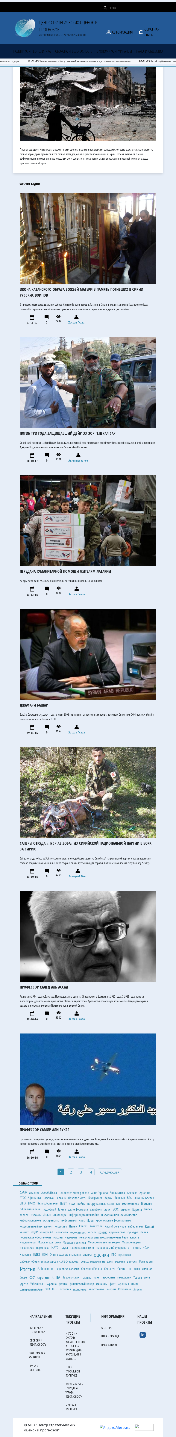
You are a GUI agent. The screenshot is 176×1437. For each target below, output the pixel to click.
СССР (32, 1277)
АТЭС (23, 1198)
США (56, 1277)
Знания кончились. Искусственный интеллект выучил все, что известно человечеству (96, 61)
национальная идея (82, 1247)
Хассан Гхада (76, 322)
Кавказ (83, 1226)
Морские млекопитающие (104, 1242)
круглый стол (117, 1232)
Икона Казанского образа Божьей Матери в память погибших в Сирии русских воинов (81, 292)
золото (24, 1215)
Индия (47, 1215)
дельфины (96, 1209)
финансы (101, 1283)
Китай (149, 1226)
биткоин (120, 1198)
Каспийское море (115, 1226)
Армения (145, 1193)
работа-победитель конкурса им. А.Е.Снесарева (49, 1261)
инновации (60, 1214)
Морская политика (74, 1242)
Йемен (73, 1226)
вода (72, 1203)
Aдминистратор (78, 460)
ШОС (55, 1289)
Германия (147, 1203)
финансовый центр (82, 1283)
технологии (124, 1277)
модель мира (28, 1242)
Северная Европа (91, 1269)
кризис (103, 1232)
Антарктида (117, 1193)
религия (120, 1261)
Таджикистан (70, 1277)
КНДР (34, 1232)
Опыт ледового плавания (65, 1254)
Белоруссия (95, 1198)
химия (134, 1284)
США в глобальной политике (72, 1371)
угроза (24, 1284)
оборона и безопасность (73, 51)
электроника (97, 1289)
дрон (107, 1209)
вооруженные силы (100, 1203)
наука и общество (149, 51)
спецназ (147, 1269)
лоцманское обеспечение (35, 1237)
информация (69, 1220)
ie (142, 1335)
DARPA (23, 1193)
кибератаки (135, 1226)
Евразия (125, 1209)
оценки (101, 1254)
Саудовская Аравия (67, 1269)
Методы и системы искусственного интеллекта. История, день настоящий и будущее (75, 1346)
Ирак (82, 1220)
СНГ (129, 1269)
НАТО (55, 1247)
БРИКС (31, 1203)
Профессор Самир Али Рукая (44, 1129)
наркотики (42, 1248)
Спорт (23, 1277)
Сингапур (109, 1269)
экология (65, 1289)
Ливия (144, 1232)
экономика (79, 1289)
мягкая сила (27, 1248)
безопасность (77, 1198)
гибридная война (30, 1209)
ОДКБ (36, 1254)
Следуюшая (110, 1172)
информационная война (84, 1214)
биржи (108, 1198)
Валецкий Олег (77, 876)
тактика (86, 1277)
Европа (137, 1209)
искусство (61, 1226)
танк (96, 1277)
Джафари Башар (34, 705)
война (81, 1203)
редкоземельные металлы (97, 1261)
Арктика (132, 1193)
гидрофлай (49, 1209)
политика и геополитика (32, 51)
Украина (52, 1283)
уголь (147, 1277)
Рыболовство (45, 1269)
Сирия (121, 1268)
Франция (123, 1284)
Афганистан (35, 1198)
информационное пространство (39, 1220)
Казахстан (96, 1226)
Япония (138, 1289)
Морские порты (131, 1242)
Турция (137, 1277)
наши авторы (80, 7)
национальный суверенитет (114, 1248)
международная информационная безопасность (109, 1237)
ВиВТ (63, 1203)
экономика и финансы (114, 51)
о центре (20, 7)
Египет (148, 1209)
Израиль (36, 1215)
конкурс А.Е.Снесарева (54, 1232)
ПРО (113, 1254)
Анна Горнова (99, 1193)
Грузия (62, 1209)
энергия (111, 1289)
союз (137, 1269)
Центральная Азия (31, 1289)
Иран (90, 1220)
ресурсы (132, 1261)
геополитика (130, 1203)
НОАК (146, 1248)
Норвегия (25, 1254)
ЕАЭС (115, 1209)
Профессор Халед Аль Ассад (44, 987)
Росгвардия (146, 1261)
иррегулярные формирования (114, 1220)
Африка (49, 1198)
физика (63, 1284)
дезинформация (78, 1209)
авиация (34, 1193)
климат (24, 1232)
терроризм (108, 1277)
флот (112, 1284)
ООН (45, 1254)
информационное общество (119, 1214)
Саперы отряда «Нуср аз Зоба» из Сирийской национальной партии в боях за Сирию (86, 846)
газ (118, 1203)
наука (64, 1247)
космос (92, 1232)
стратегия (43, 1277)
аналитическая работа (75, 1193)
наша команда (48, 7)
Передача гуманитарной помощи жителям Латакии (65, 571)
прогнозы (124, 1254)
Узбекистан (37, 1284)
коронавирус (78, 1232)
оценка (87, 1254)
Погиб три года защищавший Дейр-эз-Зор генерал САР (67, 433)
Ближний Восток (144, 1198)
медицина (71, 1237)
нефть (137, 1247)
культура (132, 1232)
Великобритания (48, 1203)
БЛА (129, 1198)
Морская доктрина (49, 1242)
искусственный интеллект (36, 1226)
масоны (58, 1237)
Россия (27, 1269)
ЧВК (48, 1289)
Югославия (124, 1289)
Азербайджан (49, 1193)
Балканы (61, 1198)
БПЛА (23, 1203)
